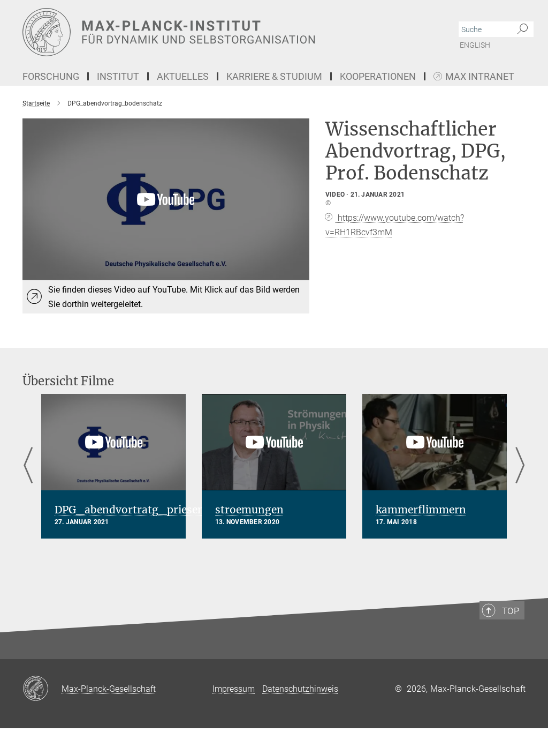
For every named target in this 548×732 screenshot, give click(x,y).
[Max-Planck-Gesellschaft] (42, 689)
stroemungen (249, 509)
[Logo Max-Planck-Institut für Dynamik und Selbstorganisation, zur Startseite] (223, 32)
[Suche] (523, 29)
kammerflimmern (421, 509)
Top (510, 611)
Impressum (233, 689)
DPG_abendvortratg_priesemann (141, 509)
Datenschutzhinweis (300, 689)
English (475, 45)
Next (520, 466)
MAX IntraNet (479, 76)
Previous (28, 466)
